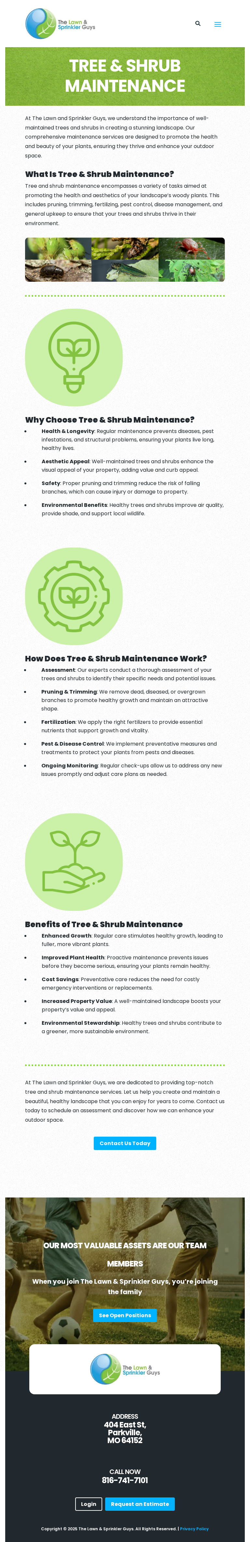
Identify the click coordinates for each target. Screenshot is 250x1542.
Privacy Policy (194, 1529)
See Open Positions (125, 1315)
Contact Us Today (125, 1143)
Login (88, 1504)
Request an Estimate (140, 1504)
